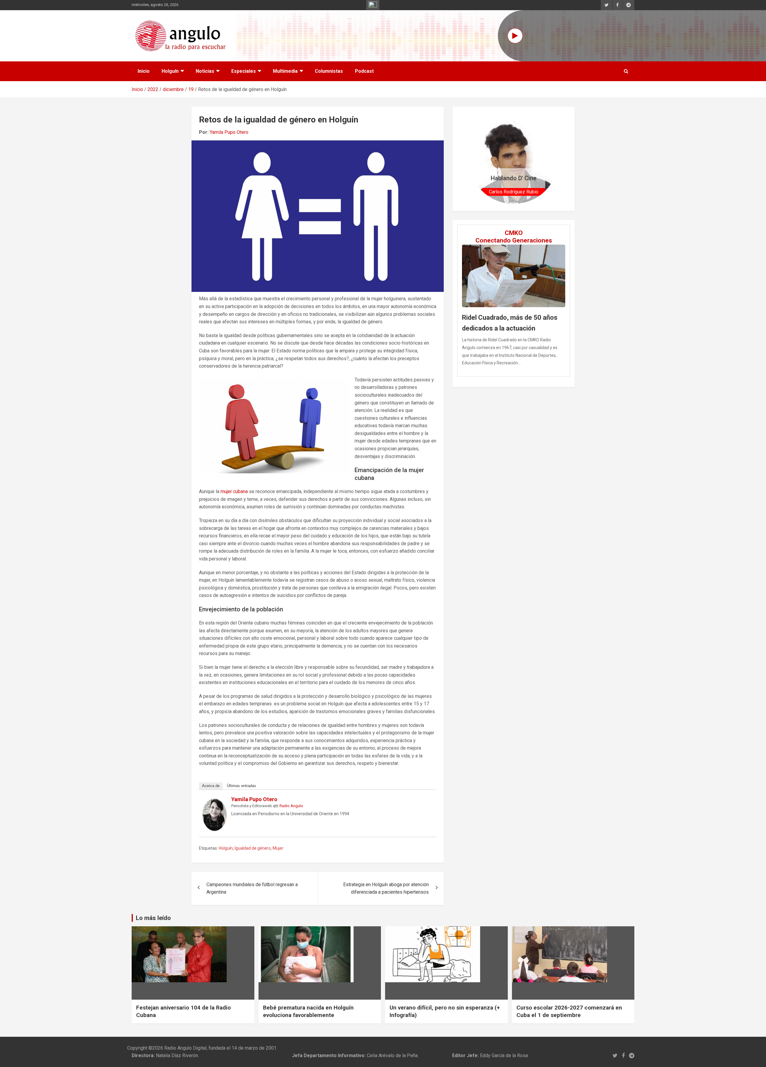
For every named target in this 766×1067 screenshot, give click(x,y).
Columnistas (329, 71)
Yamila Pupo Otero (229, 132)
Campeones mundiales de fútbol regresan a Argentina (252, 888)
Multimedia (285, 71)
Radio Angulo (291, 806)
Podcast (364, 71)
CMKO (514, 233)
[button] (475, 158)
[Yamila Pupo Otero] (215, 802)
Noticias (205, 71)
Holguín (170, 71)
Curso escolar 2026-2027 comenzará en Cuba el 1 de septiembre (569, 1011)
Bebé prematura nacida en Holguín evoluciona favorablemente (308, 1011)
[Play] (515, 35)
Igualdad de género (253, 848)
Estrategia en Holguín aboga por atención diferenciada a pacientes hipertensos (386, 888)
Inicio (144, 71)
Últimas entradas (241, 785)
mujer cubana (234, 491)
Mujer (278, 848)
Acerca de (211, 785)
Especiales (243, 71)
